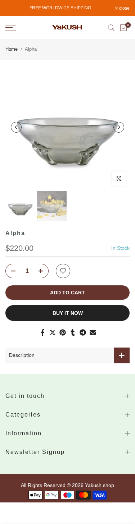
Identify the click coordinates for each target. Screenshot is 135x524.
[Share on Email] (93, 332)
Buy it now (68, 313)
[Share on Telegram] (83, 332)
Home (11, 49)
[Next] (118, 127)
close (124, 8)
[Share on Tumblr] (72, 332)
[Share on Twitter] (52, 332)
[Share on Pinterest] (62, 332)
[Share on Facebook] (42, 332)
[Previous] (16, 127)
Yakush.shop (99, 485)
